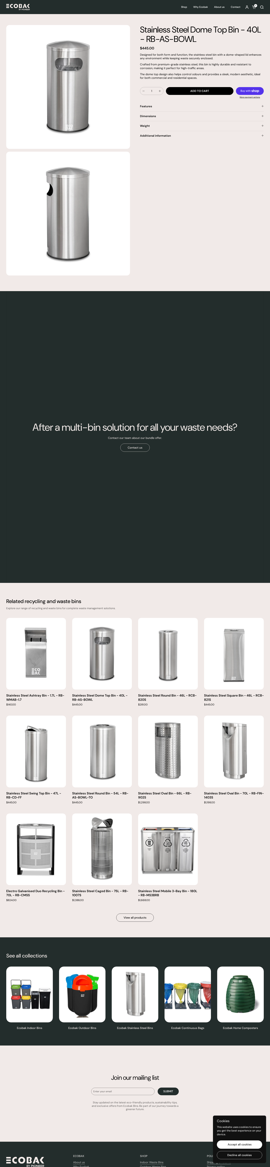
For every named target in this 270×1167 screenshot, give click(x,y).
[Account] (247, 7)
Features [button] (146, 106)
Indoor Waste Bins (151, 1162)
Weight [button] (145, 126)
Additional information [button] (155, 136)
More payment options (250, 97)
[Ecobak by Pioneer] (18, 7)
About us (79, 1162)
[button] (262, 7)
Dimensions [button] (148, 116)
